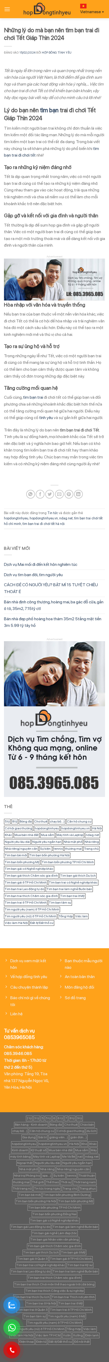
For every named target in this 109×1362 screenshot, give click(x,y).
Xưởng (78, 1335)
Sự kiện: (45, 849)
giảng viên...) (58, 1137)
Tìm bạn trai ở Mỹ (72, 896)
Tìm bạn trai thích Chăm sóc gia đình (31, 896)
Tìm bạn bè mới (16, 855)
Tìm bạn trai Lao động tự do (24, 889)
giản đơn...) (78, 1137)
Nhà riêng (92, 842)
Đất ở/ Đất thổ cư (41, 923)
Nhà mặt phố (73, 842)
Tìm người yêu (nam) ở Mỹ (66, 1316)
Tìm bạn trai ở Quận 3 (32, 1310)
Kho (84, 1144)
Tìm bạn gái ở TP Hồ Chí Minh (26, 882)
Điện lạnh (92, 1335)
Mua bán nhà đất (27, 835)
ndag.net (66, 518)
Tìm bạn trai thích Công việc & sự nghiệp (54, 1291)
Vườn (67, 1335)
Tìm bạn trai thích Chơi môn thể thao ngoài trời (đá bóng (54, 1284)
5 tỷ (7, 821)
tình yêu (46, 417)
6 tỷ (60, 1118)
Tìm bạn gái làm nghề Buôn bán (75, 1227)
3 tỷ (36, 1118)
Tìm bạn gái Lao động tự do (30, 1227)
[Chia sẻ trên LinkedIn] (78, 494)
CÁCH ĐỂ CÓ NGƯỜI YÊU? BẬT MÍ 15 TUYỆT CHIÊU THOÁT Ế (51, 588)
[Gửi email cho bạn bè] (59, 494)
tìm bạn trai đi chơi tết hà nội (43, 524)
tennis (58, 849)
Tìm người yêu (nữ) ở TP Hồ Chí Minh (30, 916)
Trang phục (88, 1188)
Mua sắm (47, 835)
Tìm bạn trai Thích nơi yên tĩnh (73, 1297)
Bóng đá (26, 821)
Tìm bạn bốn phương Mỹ (22, 862)
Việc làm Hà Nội (16, 923)
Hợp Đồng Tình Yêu (57, 52)
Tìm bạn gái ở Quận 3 (32, 1259)
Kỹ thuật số (38, 1150)
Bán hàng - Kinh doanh (31, 1124)
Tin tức (52, 513)
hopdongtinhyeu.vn (44, 518)
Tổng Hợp (66, 916)
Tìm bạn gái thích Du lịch (78, 875)
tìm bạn (49, 110)
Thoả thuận (87, 1175)
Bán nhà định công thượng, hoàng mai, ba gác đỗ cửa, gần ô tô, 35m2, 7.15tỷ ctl (53, 605)
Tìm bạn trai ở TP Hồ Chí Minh (26, 902)
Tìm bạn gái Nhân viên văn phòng (54, 1239)
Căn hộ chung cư (79, 821)
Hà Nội (97, 828)
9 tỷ (79, 1118)
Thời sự (66, 1182)
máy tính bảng (20, 1156)
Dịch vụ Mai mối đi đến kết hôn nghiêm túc (40, 564)
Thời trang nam (85, 1182)
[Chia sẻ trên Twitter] (49, 494)
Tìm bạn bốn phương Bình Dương (66, 1195)
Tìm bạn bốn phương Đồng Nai (54, 1214)
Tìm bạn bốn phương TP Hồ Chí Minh (68, 862)
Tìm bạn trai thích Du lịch (31, 1297)
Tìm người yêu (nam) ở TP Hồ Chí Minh (32, 909)
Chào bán (87, 1124)
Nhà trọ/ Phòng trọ (27, 1175)
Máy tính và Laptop (70, 835)
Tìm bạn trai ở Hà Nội (41, 1303)
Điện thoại (26, 1342)
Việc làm (81, 916)
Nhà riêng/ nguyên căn (21, 849)
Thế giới (38, 1182)
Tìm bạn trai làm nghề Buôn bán (69, 889)
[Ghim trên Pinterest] (69, 494)
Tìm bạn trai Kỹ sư (80, 1265)
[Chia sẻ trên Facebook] (40, 494)
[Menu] (7, 9)
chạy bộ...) (57, 821)
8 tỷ (14, 821)
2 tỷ (29, 1118)
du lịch (91, 1131)
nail (80, 1156)
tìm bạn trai (33, 397)
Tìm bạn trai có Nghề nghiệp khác (73, 882)
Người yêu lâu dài (17, 842)
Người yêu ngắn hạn (46, 842)
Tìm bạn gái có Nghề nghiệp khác (29, 869)
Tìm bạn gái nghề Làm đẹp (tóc (54, 1233)
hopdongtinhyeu (16, 518)
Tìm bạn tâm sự (60, 902)
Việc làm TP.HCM (48, 1335)
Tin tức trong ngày (47, 1188)
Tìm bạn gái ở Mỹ (73, 1252)
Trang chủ (91, 849)
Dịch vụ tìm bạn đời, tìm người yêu (33, 574)
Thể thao (52, 1182)
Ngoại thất (25, 1163)
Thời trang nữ (22, 1188)
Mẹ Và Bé (68, 1156)
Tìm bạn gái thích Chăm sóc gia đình (31, 875)
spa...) (46, 1175)
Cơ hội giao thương (18, 828)
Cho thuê (40, 821)
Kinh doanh (20, 1150)
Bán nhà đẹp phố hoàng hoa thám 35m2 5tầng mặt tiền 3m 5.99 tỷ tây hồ (52, 622)
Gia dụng (28, 1137)
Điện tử (41, 1342)
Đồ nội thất (82, 1342)
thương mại (73, 849)
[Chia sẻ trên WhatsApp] (30, 494)
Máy (94, 1150)
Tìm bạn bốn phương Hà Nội (49, 855)
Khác (8, 835)
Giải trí (42, 1137)
